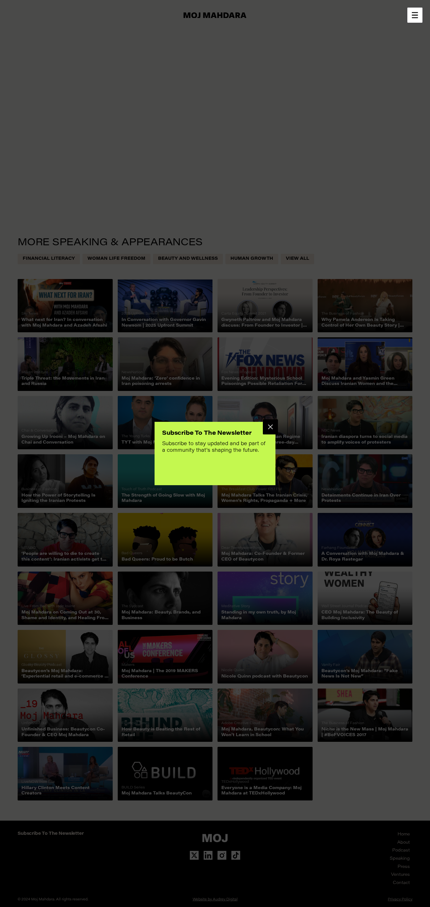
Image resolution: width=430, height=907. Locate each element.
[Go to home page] (215, 15)
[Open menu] (414, 15)
